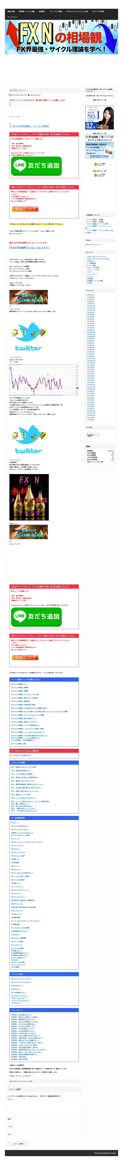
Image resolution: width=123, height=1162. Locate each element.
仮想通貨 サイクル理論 (27, 11)
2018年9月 (90, 339)
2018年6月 (90, 345)
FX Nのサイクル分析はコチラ (21, 755)
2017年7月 (90, 369)
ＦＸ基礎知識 (91, 263)
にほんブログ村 (14, 116)
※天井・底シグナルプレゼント (97, 256)
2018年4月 (90, 350)
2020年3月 (90, 299)
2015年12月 (91, 411)
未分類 (89, 283)
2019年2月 (90, 328)
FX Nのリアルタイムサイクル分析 (77, 11)
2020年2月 (90, 301)
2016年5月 (90, 400)
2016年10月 (91, 389)
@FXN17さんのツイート (93, 244)
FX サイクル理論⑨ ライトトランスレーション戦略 (27, 715)
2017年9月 (90, 365)
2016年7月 (90, 395)
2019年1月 (90, 330)
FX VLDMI (14, 960)
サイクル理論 (91, 265)
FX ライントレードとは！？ (20, 829)
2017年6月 (90, 371)
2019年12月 (91, 306)
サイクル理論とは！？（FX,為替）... (99, 224)
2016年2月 (90, 406)
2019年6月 (90, 319)
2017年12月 (91, 358)
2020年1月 (90, 304)
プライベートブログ (93, 270)
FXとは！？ (15, 822)
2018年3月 (90, 352)
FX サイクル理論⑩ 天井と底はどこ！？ (24, 718)
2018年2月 (90, 354)
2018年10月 (91, 336)
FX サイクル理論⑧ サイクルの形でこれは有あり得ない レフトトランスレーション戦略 (39, 711)
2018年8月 (90, 341)
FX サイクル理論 (55, 11)
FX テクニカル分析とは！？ (20, 826)
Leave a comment (35, 95)
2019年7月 (90, 317)
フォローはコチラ (15, 357)
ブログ (89, 272)
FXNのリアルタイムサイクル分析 (22, 1081)
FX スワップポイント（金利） (20, 835)
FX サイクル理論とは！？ (19, 684)
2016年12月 (91, 385)
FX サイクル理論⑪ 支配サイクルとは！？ (24, 722)
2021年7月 (90, 295)
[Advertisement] (61, 70)
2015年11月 (91, 413)
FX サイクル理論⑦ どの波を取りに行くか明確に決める (29, 708)
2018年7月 (90, 343)
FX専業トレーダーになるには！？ (22, 833)
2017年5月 (90, 374)
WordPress (105, 1153)
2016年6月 (90, 398)
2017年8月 (90, 367)
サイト (10, 1134)
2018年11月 (91, 334)
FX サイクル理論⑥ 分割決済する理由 (23, 704)
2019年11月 (91, 308)
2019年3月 (90, 325)
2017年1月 (90, 382)
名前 (9, 1119)
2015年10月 (91, 415)
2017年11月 (91, 360)
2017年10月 (91, 363)
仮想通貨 (42, 11)
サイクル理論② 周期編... (95, 219)
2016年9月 (90, 391)
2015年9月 (90, 417)
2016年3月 (90, 404)
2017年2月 (90, 380)
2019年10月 (91, 310)
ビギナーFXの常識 (98, 11)
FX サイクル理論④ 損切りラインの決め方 (24, 698)
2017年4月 (90, 376)
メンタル (90, 276)
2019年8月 (90, 314)
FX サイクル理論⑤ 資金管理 (20, 701)
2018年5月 (90, 347)
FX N (24, 95)
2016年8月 (90, 393)
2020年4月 (90, 297)
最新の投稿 (11, 11)
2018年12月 (91, 332)
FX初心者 (90, 261)
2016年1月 (90, 409)
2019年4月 (90, 323)
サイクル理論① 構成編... (95, 221)
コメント (10, 1099)
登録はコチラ (13, 523)
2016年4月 (90, 402)
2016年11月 (91, 387)
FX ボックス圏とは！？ (18, 957)
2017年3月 (90, 378)
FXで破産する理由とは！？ (20, 955)
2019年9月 (90, 312)
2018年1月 (90, 356)
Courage (113, 1153)
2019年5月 (90, 321)
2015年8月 (90, 420)
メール (10, 1126)
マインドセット (13, 17)
